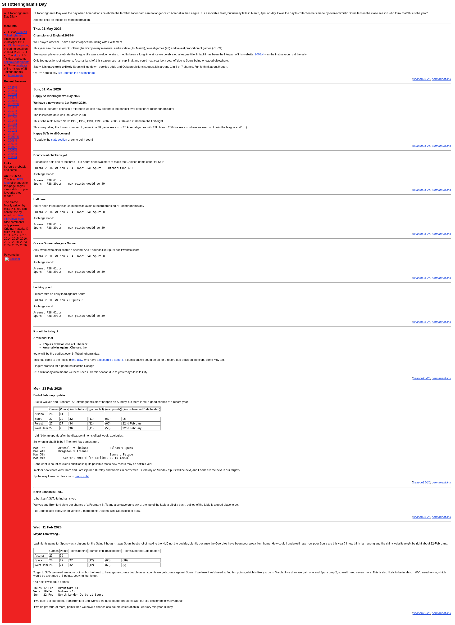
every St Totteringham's (15, 34)
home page (15, 75)
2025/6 (12, 87)
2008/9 (12, 140)
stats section (59, 139)
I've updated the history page (76, 73)
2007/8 (12, 144)
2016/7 (12, 114)
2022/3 (12, 97)
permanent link (441, 79)
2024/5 (12, 91)
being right (82, 476)
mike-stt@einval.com (14, 217)
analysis (21, 65)
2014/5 (12, 120)
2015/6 (12, 117)
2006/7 (12, 147)
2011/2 (12, 130)
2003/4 (12, 157)
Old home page (18, 45)
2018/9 (12, 107)
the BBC (77, 360)
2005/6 (12, 150)
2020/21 (13, 101)
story (17, 55)
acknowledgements (16, 62)
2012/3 (12, 127)
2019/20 (13, 104)
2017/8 (12, 110)
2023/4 (12, 94)
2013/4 (12, 124)
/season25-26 (421, 79)
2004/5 (12, 154)
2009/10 (13, 137)
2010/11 (13, 134)
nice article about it (111, 360)
